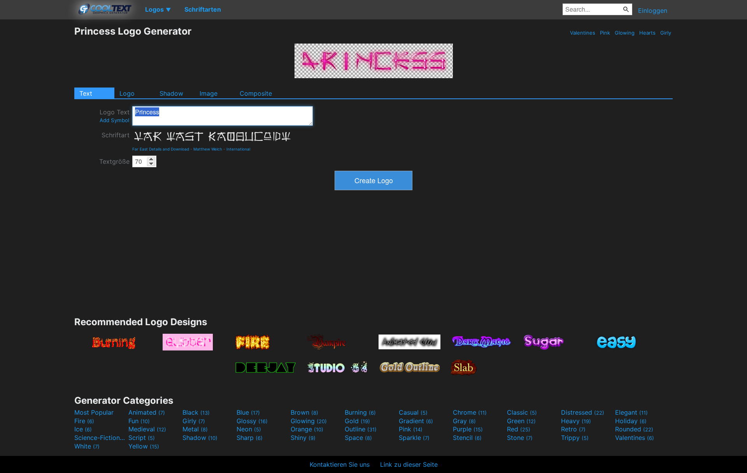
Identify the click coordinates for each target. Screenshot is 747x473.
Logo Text (115, 115)
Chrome (470, 412)
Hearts (647, 33)
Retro (573, 429)
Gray (464, 421)
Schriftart (116, 135)
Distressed (582, 412)
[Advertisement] (37, 142)
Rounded (634, 429)
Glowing (624, 33)
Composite (256, 93)
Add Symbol (114, 120)
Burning (360, 412)
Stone (520, 437)
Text (85, 93)
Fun (139, 421)
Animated (146, 412)
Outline (361, 429)
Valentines (582, 33)
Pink (605, 33)
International (238, 149)
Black (196, 412)
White (87, 446)
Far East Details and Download (160, 149)
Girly (666, 33)
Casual (413, 412)
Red (518, 429)
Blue (248, 412)
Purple (468, 429)
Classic (522, 412)
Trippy (575, 437)
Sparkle (414, 437)
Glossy (252, 421)
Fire (84, 421)
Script (141, 437)
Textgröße (114, 161)
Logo (127, 93)
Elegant (631, 412)
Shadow (171, 93)
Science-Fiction (100, 437)
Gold (357, 421)
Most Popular (94, 412)
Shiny (303, 437)
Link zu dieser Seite (409, 464)
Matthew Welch (207, 149)
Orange (307, 429)
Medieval (147, 429)
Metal (195, 429)
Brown (304, 412)
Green (521, 421)
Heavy (576, 421)
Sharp (250, 437)
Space (358, 437)
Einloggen (652, 10)
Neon (249, 429)
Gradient (416, 421)
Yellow (143, 446)
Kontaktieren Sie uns (340, 464)
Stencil (467, 437)
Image (208, 93)
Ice (83, 429)
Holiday (631, 421)
